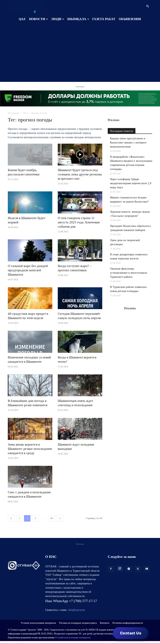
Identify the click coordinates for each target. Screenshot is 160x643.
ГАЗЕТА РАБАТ (103, 19)
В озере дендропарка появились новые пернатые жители (129, 256)
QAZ (22, 19)
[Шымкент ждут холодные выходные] (80, 429)
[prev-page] (11, 518)
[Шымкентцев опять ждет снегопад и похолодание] (80, 385)
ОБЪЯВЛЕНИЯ (130, 19)
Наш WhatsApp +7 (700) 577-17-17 (71, 601)
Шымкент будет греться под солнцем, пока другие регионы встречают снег (80, 174)
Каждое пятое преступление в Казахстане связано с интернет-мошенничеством (128, 142)
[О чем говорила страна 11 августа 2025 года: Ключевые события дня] (80, 202)
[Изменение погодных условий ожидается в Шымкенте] (30, 342)
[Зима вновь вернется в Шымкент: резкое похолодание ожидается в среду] (30, 429)
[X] (138, 569)
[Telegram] (129, 569)
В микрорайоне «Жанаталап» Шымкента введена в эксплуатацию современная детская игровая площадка (131, 163)
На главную (13, 113)
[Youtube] (147, 569)
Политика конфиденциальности (127, 623)
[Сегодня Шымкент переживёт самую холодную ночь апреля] (80, 298)
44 (51, 518)
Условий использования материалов (72, 637)
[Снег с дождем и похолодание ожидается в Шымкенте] (30, 477)
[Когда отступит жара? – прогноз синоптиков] (80, 250)
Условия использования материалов (38, 623)
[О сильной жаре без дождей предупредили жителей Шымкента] (30, 250)
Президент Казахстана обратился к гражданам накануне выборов (130, 228)
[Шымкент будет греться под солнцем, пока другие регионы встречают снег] (80, 155)
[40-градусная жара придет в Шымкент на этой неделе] (30, 298)
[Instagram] (120, 568)
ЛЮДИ (56, 19)
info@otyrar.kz (76, 610)
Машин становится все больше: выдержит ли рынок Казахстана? (129, 199)
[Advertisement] (80, 54)
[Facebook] (111, 569)
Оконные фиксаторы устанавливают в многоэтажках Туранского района (128, 272)
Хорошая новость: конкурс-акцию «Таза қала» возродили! (130, 213)
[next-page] (60, 518)
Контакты (104, 623)
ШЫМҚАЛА (76, 19)
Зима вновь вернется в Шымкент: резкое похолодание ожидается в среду (30, 449)
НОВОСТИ (37, 19)
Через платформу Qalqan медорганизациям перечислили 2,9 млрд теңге (130, 183)
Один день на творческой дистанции (125, 242)
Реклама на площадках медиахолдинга (78, 623)
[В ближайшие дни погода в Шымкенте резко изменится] (30, 385)
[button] (147, 6)
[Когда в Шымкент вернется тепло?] (80, 342)
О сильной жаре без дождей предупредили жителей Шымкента (28, 270)
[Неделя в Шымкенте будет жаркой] (30, 202)
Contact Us (130, 633)
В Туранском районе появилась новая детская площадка (128, 289)
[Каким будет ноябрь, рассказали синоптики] (30, 155)
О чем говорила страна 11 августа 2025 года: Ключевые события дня (79, 222)
